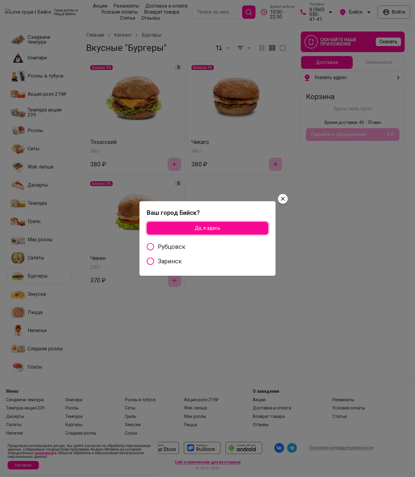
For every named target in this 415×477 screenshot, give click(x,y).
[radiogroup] (207, 254)
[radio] (207, 246)
